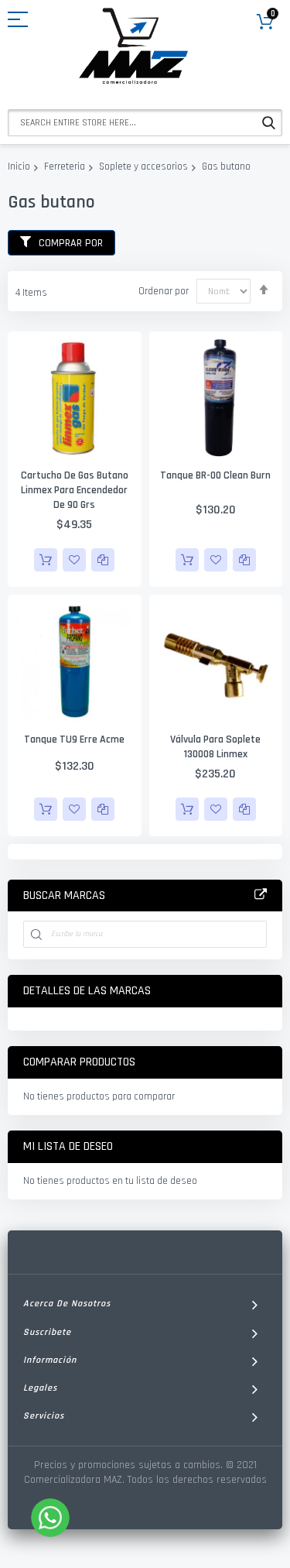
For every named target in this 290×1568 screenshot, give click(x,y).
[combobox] (145, 122)
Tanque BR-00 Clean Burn (215, 475)
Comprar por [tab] (71, 243)
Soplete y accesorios (143, 166)
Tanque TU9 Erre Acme (74, 739)
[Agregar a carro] (45, 559)
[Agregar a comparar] (102, 559)
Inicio (19, 166)
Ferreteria (64, 166)
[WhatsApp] (50, 1517)
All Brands (260, 895)
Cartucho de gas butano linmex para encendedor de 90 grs (74, 490)
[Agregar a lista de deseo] (74, 559)
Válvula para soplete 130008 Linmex (215, 747)
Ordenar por (163, 291)
